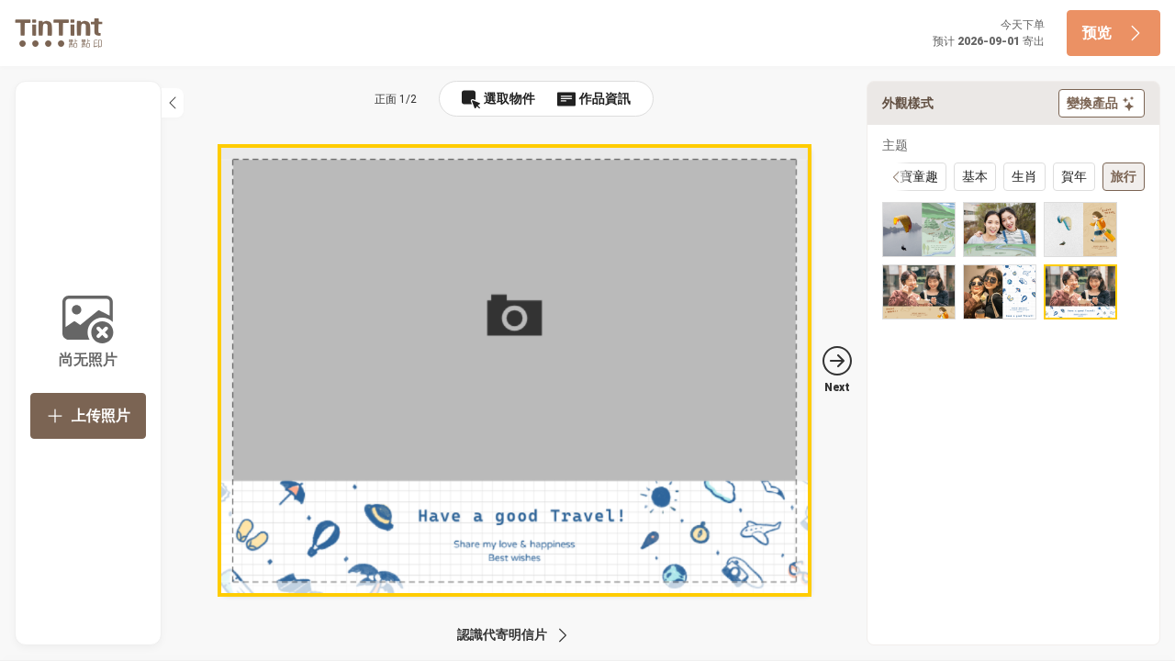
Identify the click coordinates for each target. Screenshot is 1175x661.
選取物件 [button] (509, 98)
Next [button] (837, 387)
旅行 (1123, 176)
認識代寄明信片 (502, 634)
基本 (975, 176)
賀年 (1074, 176)
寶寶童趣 (912, 176)
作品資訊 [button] (605, 98)
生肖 (1024, 176)
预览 (1097, 32)
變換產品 (1092, 102)
